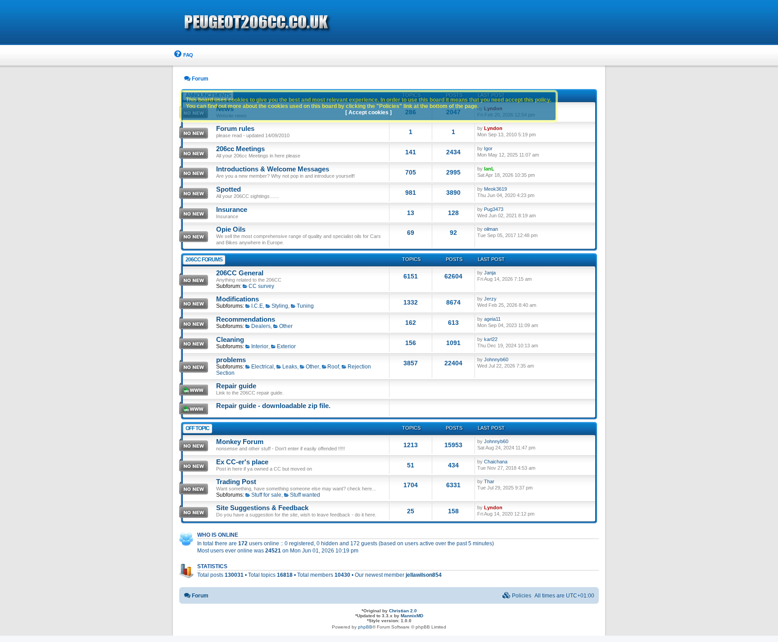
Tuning (305, 306)
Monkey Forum (239, 441)
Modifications (237, 299)
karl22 (491, 339)
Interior (259, 346)
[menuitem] (183, 55)
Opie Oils (230, 229)
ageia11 (492, 319)
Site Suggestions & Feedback (262, 508)
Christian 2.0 (403, 610)
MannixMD (412, 615)
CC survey (261, 286)
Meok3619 (495, 189)
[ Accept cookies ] (368, 112)
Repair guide (236, 386)
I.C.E (257, 306)
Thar (489, 481)
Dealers (261, 326)
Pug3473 (493, 209)
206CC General (239, 273)
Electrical (262, 367)
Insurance (231, 209)
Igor (488, 148)
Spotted (228, 189)
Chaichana (495, 461)
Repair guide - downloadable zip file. (273, 405)
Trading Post (236, 481)
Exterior (286, 346)
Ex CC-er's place (242, 462)
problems (231, 360)
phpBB (365, 626)
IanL (489, 168)
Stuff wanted (305, 495)
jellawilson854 (424, 575)
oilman (491, 229)
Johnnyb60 (496, 359)
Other (286, 326)
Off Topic (197, 428)
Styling (279, 306)
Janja (490, 272)
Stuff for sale (266, 495)
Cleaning (230, 339)
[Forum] (308, 23)
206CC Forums (203, 259)
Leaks (289, 367)
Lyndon (493, 128)
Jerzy (490, 298)
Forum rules (235, 128)
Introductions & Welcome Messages (272, 169)
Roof (333, 367)
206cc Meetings (240, 149)
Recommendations (245, 319)
